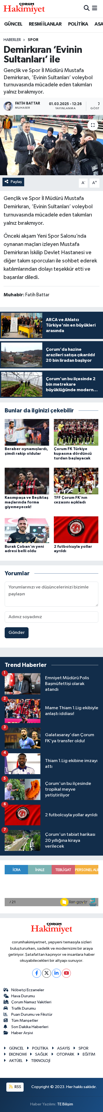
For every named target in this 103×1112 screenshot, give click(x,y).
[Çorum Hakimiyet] (24, 8)
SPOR (33, 40)
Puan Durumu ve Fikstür (31, 1014)
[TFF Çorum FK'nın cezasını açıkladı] (76, 480)
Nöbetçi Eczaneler (27, 990)
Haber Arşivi (22, 1033)
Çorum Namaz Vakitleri (31, 1002)
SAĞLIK (41, 1054)
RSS (17, 1087)
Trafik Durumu (23, 1008)
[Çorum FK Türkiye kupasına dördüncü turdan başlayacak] (76, 432)
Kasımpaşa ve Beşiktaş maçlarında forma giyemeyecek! (26, 502)
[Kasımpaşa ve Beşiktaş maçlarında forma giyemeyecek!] (27, 480)
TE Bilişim (65, 1104)
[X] (46, 973)
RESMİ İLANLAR (45, 24)
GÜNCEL (13, 24)
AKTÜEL (16, 1061)
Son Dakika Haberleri (29, 1027)
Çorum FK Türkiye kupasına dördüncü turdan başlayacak (73, 453)
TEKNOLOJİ (40, 1061)
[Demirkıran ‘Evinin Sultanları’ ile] (51, 145)
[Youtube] (66, 973)
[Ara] (87, 8)
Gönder (17, 632)
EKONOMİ (18, 1054)
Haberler (12, 40)
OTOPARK (65, 1054)
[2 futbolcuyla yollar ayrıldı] (76, 529)
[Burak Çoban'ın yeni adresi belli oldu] (27, 529)
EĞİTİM (89, 1054)
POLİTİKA (78, 24)
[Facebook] (36, 973)
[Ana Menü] (94, 8)
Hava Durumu (23, 996)
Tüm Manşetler (24, 1020)
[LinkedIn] (56, 973)
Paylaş (16, 182)
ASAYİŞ (63, 1048)
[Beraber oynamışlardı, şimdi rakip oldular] (27, 432)
